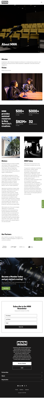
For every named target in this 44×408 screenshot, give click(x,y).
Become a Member (22, 363)
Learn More (38, 239)
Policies (16, 389)
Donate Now (42, 203)
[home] (5, 2)
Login (22, 367)
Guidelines (21, 389)
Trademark (27, 389)
